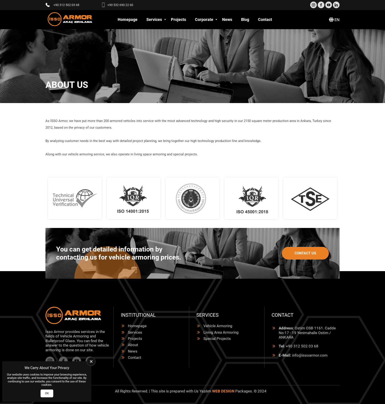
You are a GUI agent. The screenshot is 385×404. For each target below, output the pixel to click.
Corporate (204, 19)
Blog (245, 19)
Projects (178, 19)
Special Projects (217, 338)
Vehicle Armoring (217, 326)
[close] (91, 361)
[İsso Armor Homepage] (70, 19)
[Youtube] (328, 5)
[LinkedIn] (336, 5)
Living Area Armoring (221, 332)
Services (154, 19)
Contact (265, 19)
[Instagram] (313, 5)
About (133, 345)
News (227, 19)
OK (47, 393)
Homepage (127, 19)
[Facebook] (321, 5)
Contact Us (305, 253)
